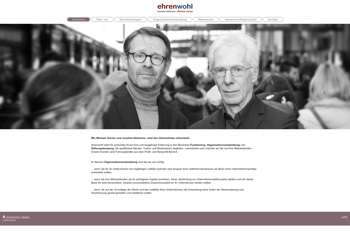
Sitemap (25, 217)
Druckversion (13, 217)
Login (344, 217)
